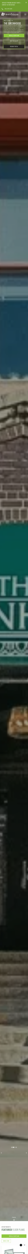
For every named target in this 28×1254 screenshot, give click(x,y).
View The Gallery (14, 41)
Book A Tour (6, 1241)
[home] (9, 14)
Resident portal (14, 46)
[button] (25, 14)
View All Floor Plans (14, 35)
